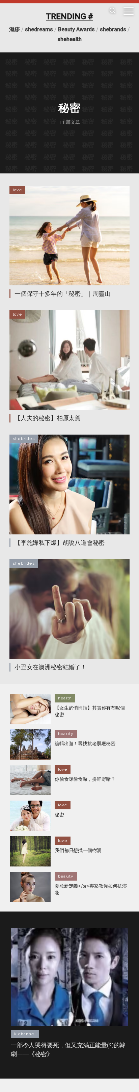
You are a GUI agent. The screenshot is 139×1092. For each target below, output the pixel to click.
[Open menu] (128, 11)
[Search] (112, 10)
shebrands (113, 29)
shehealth (69, 39)
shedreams (39, 29)
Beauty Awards (76, 29)
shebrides (24, 438)
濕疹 (14, 29)
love (17, 190)
